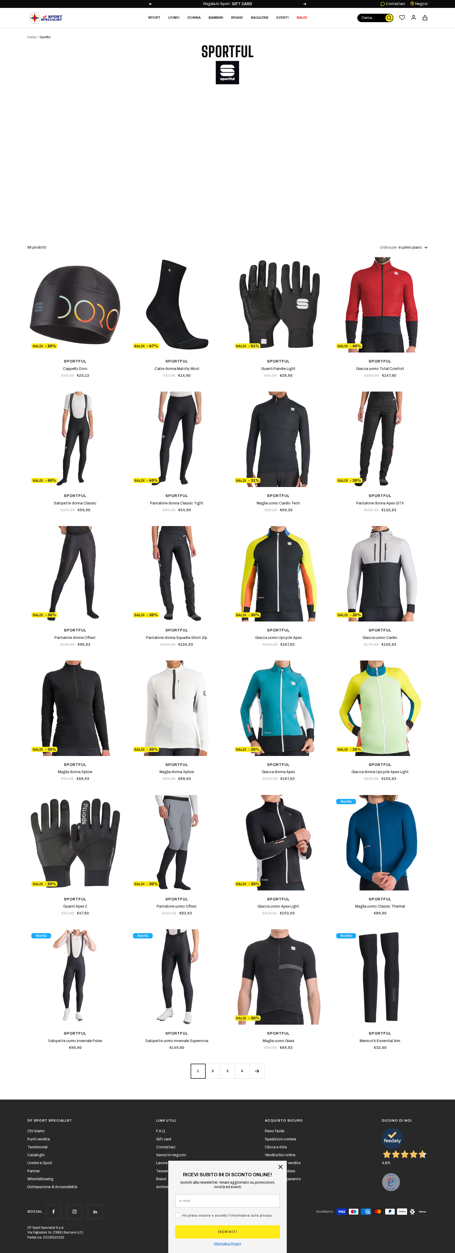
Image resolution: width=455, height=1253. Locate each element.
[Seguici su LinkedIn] (95, 1211)
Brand (237, 18)
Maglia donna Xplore (75, 772)
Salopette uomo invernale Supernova (176, 1041)
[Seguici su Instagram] (74, 1211)
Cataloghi (35, 1155)
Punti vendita (38, 1139)
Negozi (421, 4)
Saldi (301, 18)
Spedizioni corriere (280, 1139)
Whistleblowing (40, 1179)
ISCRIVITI (227, 1232)
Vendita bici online (280, 1155)
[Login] (413, 18)
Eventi (282, 18)
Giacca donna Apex (278, 772)
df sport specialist (49, 1120)
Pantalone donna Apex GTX (380, 503)
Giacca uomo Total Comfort (380, 369)
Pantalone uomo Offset (177, 906)
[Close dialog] (280, 1167)
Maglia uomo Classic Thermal (380, 906)
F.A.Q (160, 1131)
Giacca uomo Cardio (380, 638)
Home (31, 37)
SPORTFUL (75, 361)
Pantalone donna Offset (75, 638)
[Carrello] (425, 17)
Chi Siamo (36, 1131)
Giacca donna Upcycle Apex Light (380, 772)
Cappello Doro (75, 369)
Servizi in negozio (171, 1155)
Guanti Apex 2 (75, 906)
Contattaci (395, 4)
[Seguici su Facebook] (53, 1211)
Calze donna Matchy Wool (177, 369)
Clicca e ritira (276, 1147)
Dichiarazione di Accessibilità (52, 1187)
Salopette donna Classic (75, 503)
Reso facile (274, 1131)
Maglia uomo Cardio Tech (278, 503)
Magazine (260, 18)
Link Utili (166, 1120)
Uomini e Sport (39, 1163)
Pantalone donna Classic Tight (176, 503)
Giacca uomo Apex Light (278, 906)
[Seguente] (257, 1071)
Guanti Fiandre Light (278, 369)
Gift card (163, 1139)
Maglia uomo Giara (278, 1041)
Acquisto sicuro (284, 1120)
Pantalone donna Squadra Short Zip (176, 638)
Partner (33, 1171)
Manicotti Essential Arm (380, 1041)
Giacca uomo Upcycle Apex (278, 638)
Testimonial (37, 1147)
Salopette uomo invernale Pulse (75, 1041)
